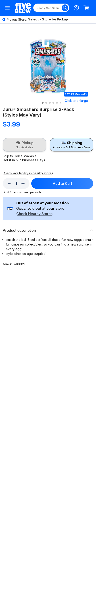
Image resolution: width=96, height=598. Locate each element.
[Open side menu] (7, 7)
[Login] (76, 8)
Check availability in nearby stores (28, 173)
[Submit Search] (65, 7)
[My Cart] (86, 8)
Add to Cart (62, 183)
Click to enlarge (76, 101)
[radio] (24, 144)
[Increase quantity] (23, 183)
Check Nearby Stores (34, 214)
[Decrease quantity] (9, 183)
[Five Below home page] (23, 8)
